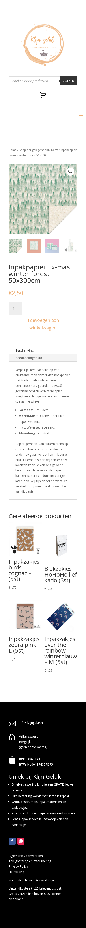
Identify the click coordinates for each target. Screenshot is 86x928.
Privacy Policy (18, 866)
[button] (70, 172)
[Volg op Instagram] (20, 841)
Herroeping (16, 872)
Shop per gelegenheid (34, 150)
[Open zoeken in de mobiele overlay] (43, 80)
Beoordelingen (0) (28, 358)
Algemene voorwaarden (26, 856)
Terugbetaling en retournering (30, 861)
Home (13, 150)
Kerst (54, 150)
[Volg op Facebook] (12, 841)
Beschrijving (24, 350)
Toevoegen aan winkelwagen (43, 324)
